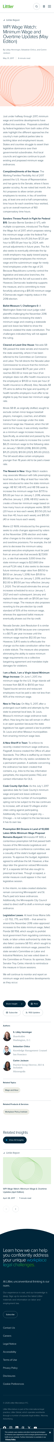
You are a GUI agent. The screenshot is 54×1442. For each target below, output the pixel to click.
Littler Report (13, 1153)
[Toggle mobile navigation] (49, 6)
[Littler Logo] (8, 6)
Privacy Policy (10, 1368)
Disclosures (9, 1376)
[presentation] (27, 1170)
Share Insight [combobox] (11, 1003)
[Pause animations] (43, 6)
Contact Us (9, 1327)
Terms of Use (10, 1360)
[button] (4, 1427)
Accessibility (9, 1352)
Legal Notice (9, 1344)
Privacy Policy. (10, 1439)
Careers (7, 1335)
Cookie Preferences (13, 1384)
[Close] (50, 1432)
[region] (27, 1435)
